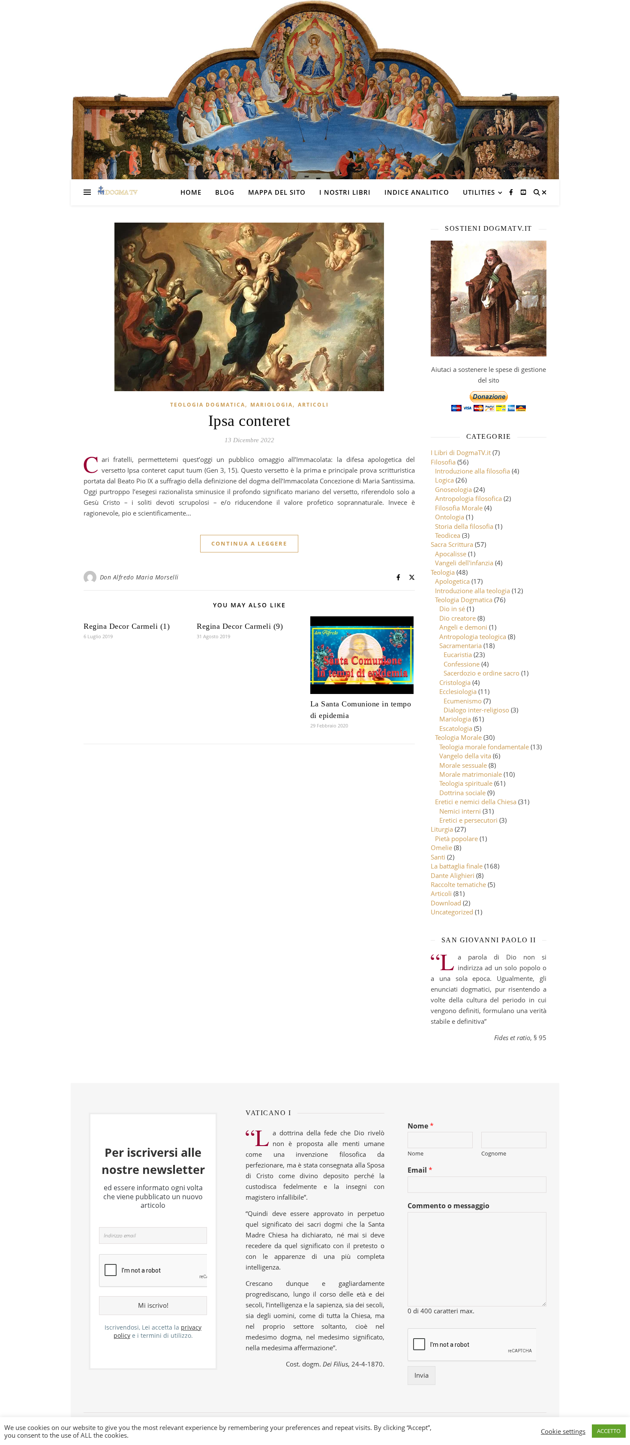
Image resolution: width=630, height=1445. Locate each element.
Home (190, 192)
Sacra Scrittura (452, 544)
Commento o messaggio (448, 1205)
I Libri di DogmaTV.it (461, 452)
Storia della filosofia (464, 526)
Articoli (313, 404)
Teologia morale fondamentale (484, 746)
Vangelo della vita (465, 755)
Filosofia (443, 462)
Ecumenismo (463, 701)
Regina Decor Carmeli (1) (127, 626)
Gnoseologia (453, 489)
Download (446, 903)
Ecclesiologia (458, 691)
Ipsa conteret (249, 420)
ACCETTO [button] (609, 1431)
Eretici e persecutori (468, 820)
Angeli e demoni (463, 627)
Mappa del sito (277, 192)
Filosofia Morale (459, 508)
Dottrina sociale (462, 792)
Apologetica (452, 581)
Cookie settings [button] (563, 1431)
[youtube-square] (523, 192)
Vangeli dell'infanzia (464, 562)
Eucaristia (458, 654)
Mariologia (271, 404)
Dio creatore (457, 618)
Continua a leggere (249, 543)
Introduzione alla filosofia (472, 471)
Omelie (441, 847)
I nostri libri (345, 192)
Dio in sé (452, 608)
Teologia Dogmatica (207, 404)
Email (420, 1170)
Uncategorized (452, 912)
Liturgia (442, 829)
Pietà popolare (456, 838)
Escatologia (455, 728)
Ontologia (449, 517)
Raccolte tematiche (458, 884)
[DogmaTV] (117, 192)
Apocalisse (450, 553)
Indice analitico (416, 192)
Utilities (479, 192)
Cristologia (455, 682)
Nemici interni (460, 811)
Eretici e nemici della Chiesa (475, 801)
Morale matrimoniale (470, 774)
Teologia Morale (458, 737)
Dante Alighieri (452, 875)
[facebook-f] (512, 192)
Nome (421, 1126)
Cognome (493, 1153)
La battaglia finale (457, 866)
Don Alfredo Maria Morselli (139, 577)
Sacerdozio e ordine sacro (481, 673)
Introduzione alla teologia (472, 590)
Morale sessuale (463, 765)
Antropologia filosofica (468, 498)
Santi (438, 857)
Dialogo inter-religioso (476, 710)
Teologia (443, 572)
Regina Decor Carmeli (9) (240, 626)
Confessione (462, 664)
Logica (444, 480)
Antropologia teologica (472, 636)
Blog (224, 192)
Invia (421, 1375)
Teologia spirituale (465, 783)
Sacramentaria (460, 645)
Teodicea (447, 535)
